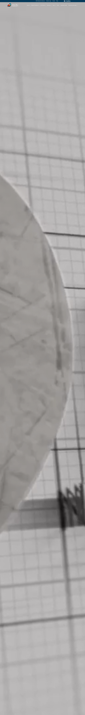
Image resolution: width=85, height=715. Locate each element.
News (54, 5)
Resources (48, 5)
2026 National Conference (40, 0)
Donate (53, 0)
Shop (57, 0)
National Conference (34, 5)
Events (58, 5)
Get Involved (42, 5)
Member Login (48, 0)
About (28, 5)
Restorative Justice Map (72, 5)
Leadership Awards (64, 5)
